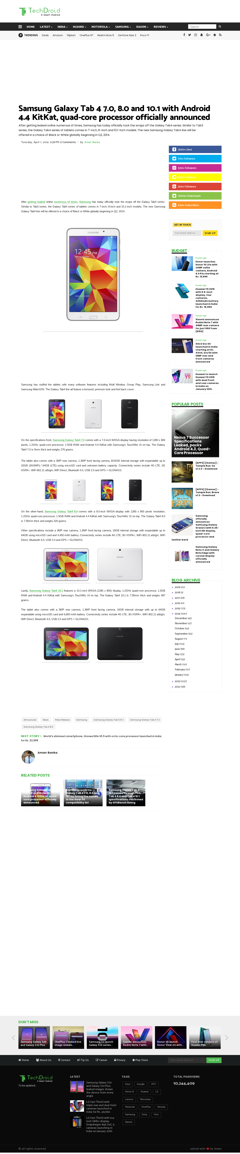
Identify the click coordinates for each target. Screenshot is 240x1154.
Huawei (78, 27)
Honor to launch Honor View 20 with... (170, 1043)
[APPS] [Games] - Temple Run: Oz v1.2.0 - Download (207, 465)
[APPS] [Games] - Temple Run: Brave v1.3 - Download (207, 492)
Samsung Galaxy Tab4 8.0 (61, 511)
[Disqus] (91, 859)
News (45, 719)
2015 (178, 608)
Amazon (58, 35)
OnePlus (146, 1107)
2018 (178, 592)
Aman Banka (92, 142)
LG (156, 1092)
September (181, 634)
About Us (45, 1060)
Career (103, 1060)
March (178, 664)
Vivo (156, 1115)
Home (31, 27)
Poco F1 (144, 35)
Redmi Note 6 (106, 35)
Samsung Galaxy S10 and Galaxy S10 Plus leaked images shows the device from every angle (99, 1089)
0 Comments (68, 142)
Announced (30, 719)
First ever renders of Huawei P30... (204, 1043)
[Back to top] (231, 1140)
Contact (65, 1060)
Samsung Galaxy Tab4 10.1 (46, 590)
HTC (153, 1084)
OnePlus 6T (86, 35)
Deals (45, 35)
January (179, 675)
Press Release (62, 719)
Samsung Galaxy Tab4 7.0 (69, 439)
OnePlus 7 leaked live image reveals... (68, 1043)
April (177, 659)
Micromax (145, 1099)
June (177, 649)
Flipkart (71, 35)
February (180, 669)
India (61, 27)
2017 (177, 598)
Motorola (100, 27)
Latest (45, 27)
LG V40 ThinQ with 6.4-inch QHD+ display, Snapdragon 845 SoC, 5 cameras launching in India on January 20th (100, 1125)
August (179, 639)
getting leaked (36, 201)
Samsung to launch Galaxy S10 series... (101, 1043)
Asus (127, 1084)
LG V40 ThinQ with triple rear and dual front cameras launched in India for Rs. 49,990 (101, 1107)
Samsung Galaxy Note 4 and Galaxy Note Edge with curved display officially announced (207, 554)
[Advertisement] (138, 11)
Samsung (122, 27)
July (177, 644)
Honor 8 (129, 1092)
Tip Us (84, 1060)
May (177, 654)
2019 (178, 587)
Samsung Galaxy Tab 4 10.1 (109, 719)
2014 (178, 614)
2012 (177, 687)
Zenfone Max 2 (127, 35)
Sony (144, 1115)
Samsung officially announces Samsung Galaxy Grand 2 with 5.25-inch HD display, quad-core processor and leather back (195, 527)
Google (141, 1084)
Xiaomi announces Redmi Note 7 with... (135, 1043)
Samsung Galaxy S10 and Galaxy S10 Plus (33, 1043)
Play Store (141, 1060)
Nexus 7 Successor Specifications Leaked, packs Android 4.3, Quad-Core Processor (192, 445)
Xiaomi (141, 27)
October (180, 628)
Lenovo (129, 1099)
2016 (178, 603)
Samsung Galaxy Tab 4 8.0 (38, 726)
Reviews (160, 27)
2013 (177, 681)
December (181, 618)
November (181, 623)
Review (161, 1107)
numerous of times (66, 201)
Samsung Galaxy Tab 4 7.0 (145, 719)
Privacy (120, 1060)
